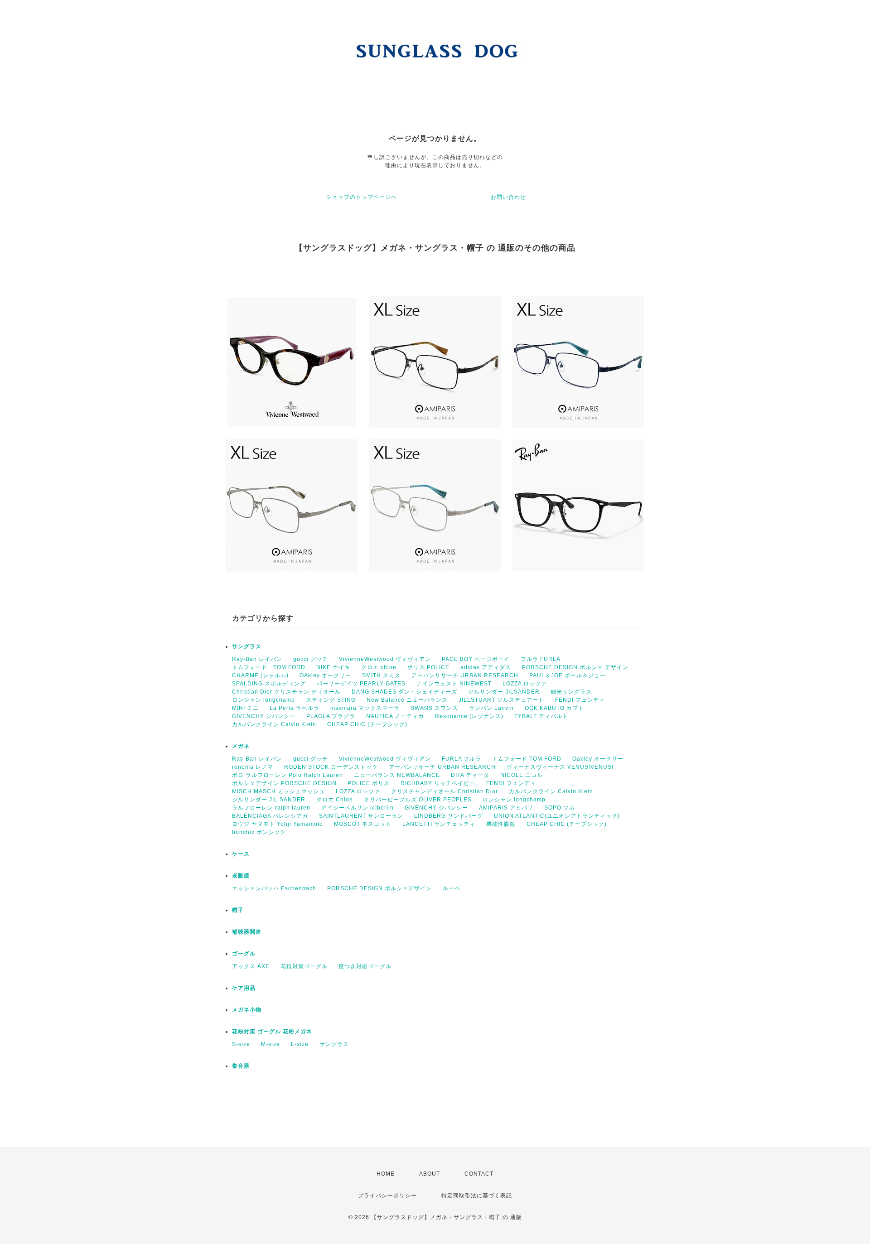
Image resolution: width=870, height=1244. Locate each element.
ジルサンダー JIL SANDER (268, 799)
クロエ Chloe (334, 799)
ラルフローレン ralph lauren (271, 808)
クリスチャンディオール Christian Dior (444, 791)
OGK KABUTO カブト (554, 708)
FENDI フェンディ (580, 700)
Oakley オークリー (598, 759)
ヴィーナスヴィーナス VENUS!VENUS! (560, 767)
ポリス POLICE (428, 667)
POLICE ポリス (369, 783)
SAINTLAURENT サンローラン (361, 816)
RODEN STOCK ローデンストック (331, 767)
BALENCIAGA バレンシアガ (270, 816)
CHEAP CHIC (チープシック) (367, 724)
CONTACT (478, 1174)
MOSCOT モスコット (363, 824)
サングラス (246, 646)
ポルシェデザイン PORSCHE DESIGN (284, 783)
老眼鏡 (241, 876)
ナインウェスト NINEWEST (454, 683)
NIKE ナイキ (333, 667)
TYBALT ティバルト (541, 716)
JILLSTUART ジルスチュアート (501, 700)
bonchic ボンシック (259, 832)
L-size (300, 1044)
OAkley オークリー (325, 675)
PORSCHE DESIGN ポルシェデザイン (379, 888)
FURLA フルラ (461, 759)
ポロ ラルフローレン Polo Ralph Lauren (287, 775)
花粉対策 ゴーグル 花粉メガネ (272, 1031)
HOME (386, 1174)
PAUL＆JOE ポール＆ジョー (567, 675)
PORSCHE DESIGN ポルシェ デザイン (575, 667)
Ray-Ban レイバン (257, 659)
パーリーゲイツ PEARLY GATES (361, 683)
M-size (270, 1044)
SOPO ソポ (559, 808)
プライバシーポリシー (387, 1195)
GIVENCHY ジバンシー (263, 716)
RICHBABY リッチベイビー (438, 783)
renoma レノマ (252, 767)
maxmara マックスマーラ (365, 708)
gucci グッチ (310, 659)
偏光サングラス (571, 692)
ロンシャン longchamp (263, 700)
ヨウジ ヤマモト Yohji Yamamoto (277, 824)
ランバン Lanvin (491, 708)
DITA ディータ (470, 775)
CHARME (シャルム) (260, 675)
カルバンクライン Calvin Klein (274, 724)
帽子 (238, 910)
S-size (241, 1044)
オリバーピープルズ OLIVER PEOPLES (418, 799)
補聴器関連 (246, 932)
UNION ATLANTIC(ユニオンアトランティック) (557, 816)
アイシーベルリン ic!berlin (357, 808)
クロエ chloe (378, 667)
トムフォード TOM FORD (268, 667)
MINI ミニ (245, 708)
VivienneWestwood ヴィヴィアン (385, 659)
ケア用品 (244, 988)
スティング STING (331, 700)
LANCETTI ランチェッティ (438, 824)
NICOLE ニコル (521, 775)
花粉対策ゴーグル (304, 966)
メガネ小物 (246, 1010)
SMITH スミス (381, 675)
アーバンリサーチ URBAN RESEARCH (464, 675)
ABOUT (429, 1174)
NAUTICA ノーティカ (395, 716)
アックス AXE (251, 966)
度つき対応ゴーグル (365, 966)
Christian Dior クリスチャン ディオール (286, 692)
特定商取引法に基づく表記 (476, 1195)
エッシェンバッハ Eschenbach (274, 888)
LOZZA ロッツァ (525, 683)
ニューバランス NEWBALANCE (397, 775)
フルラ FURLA (541, 659)
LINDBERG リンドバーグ (448, 816)
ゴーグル (244, 953)
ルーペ (451, 888)
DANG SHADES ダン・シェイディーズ (404, 692)
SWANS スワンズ (434, 708)
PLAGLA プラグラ (330, 716)
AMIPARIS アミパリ (506, 808)
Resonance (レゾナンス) (469, 716)
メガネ (241, 746)
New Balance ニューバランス (407, 700)
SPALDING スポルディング (269, 683)
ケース (241, 854)
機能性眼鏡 (501, 824)
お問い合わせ (508, 197)
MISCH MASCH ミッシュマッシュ (278, 791)
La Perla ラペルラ (294, 708)
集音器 (241, 1066)
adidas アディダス (485, 667)
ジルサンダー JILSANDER (504, 692)
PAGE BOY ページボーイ (476, 659)
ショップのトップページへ (361, 197)
